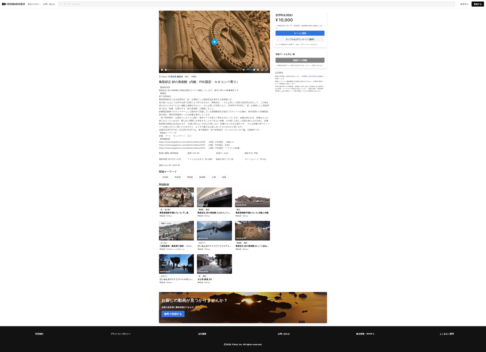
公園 (214, 177)
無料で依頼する (173, 313)
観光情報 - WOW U (365, 334)
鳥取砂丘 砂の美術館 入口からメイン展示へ (214, 212)
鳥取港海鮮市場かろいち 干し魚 (174, 212)
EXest (164, 76)
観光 (186, 76)
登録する (478, 4)
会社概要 (202, 334)
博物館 (190, 177)
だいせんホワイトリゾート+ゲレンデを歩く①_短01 (176, 279)
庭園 (224, 177)
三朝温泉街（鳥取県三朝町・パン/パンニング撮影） (176, 246)
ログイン (464, 4)
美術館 (193, 76)
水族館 (165, 177)
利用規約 (314, 76)
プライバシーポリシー (121, 334)
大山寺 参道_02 (205, 279)
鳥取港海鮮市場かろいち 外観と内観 (252, 212)
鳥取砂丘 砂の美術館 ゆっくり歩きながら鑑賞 (252, 246)
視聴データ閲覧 (300, 60)
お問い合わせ (284, 334)
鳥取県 (173, 76)
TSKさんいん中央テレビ (176, 249)
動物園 (202, 177)
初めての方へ (34, 4)
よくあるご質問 (447, 334)
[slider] (200, 70)
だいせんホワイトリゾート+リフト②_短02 (214, 246)
